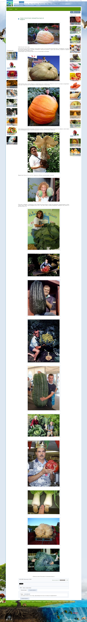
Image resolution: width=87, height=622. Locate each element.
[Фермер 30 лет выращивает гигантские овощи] (75, 153)
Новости (23, 601)
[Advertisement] (11, 30)
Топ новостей (10, 50)
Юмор (30, 3)
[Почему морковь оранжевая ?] (75, 87)
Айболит (28, 601)
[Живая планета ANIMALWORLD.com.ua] (9, 4)
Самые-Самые (54, 3)
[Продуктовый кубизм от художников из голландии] (75, 49)
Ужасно (60, 580)
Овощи (24, 587)
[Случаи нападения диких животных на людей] (12, 94)
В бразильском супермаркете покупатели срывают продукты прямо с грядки (75, 126)
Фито (16, 9)
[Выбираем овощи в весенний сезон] (75, 59)
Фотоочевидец (38, 601)
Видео (49, 3)
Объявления (41, 3)
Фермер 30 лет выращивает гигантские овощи (74, 154)
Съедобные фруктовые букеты (11, 134)
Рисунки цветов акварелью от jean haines (11, 124)
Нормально (63, 580)
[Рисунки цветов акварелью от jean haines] (12, 122)
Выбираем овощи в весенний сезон (73, 61)
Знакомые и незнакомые (29, 5)
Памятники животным (11, 115)
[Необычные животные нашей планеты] (12, 141)
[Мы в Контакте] (75, 13)
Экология (26, 3)
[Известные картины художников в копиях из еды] (75, 143)
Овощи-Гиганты (73, 99)
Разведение (38, 5)
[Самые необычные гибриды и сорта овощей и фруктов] (75, 40)
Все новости (43, 576)
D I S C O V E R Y (9, 0)
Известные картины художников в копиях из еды (74, 145)
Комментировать (32, 590)
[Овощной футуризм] (75, 78)
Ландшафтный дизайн (19, 5)
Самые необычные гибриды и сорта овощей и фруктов (75, 42)
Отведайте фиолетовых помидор (74, 23)
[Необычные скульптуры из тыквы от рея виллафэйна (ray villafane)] (75, 115)
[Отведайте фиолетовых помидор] (75, 21)
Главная (10, 9)
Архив (44, 601)
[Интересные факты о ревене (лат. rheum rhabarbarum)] (75, 31)
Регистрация (57, 0)
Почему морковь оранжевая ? (73, 89)
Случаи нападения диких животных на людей (11, 96)
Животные (16, 3)
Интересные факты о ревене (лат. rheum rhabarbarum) (74, 32)
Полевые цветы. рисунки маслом (11, 78)
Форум (46, 3)
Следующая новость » (50, 576)
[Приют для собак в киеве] (12, 57)
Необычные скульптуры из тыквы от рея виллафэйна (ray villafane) (75, 117)
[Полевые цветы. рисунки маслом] (12, 75)
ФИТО (19, 601)
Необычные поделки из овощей (11, 68)
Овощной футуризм (74, 80)
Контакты (72, 601)
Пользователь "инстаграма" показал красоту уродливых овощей (74, 107)
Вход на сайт (50, 0)
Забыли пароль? (63, 0)
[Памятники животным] (12, 113)
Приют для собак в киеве (11, 59)
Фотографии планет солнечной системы (11, 87)
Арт (59, 3)
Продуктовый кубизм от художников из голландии (75, 52)
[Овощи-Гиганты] (75, 96)
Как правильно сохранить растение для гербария (12, 106)
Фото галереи (35, 3)
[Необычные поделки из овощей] (12, 66)
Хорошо (64, 580)
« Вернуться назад (36, 576)
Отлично (65, 580)
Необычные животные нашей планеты (11, 143)
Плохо (61, 580)
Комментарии (24, 590)
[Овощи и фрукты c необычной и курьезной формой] (75, 68)
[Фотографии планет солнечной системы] (12, 85)
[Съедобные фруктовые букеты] (12, 132)
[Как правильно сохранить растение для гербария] (12, 103)
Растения (21, 3)
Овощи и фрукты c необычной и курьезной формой (74, 70)
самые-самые (28, 587)
